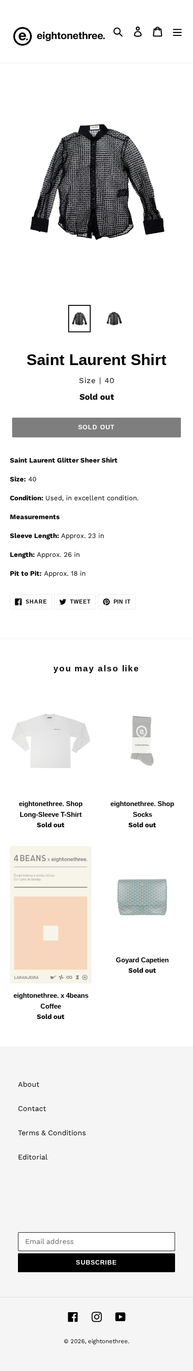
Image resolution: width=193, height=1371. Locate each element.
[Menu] (177, 32)
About (28, 1084)
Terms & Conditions (52, 1133)
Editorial (33, 1157)
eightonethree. (108, 1341)
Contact (32, 1108)
